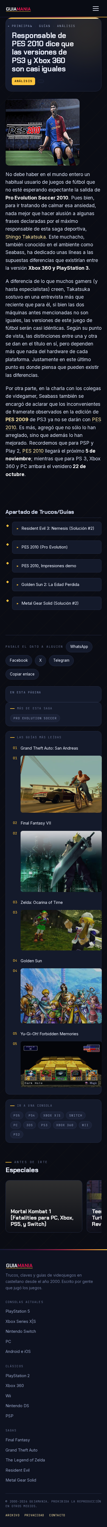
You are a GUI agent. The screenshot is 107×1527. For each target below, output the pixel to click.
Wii (85, 1125)
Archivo (12, 1515)
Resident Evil (17, 1470)
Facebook (19, 660)
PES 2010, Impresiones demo (48, 565)
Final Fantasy (17, 1439)
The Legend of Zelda (25, 1460)
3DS (29, 1125)
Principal (22, 26)
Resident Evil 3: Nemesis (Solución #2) (57, 528)
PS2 (16, 1134)
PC (15, 1125)
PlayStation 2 (17, 1375)
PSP (9, 1416)
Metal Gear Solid (20, 1480)
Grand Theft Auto (21, 1450)
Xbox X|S (52, 1115)
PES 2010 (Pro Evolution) (44, 547)
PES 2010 (33, 451)
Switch (75, 1115)
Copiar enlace (22, 674)
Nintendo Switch (20, 1331)
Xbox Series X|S (20, 1321)
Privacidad (34, 1515)
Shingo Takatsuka (25, 237)
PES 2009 (16, 419)
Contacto (57, 1515)
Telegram (61, 660)
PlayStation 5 (17, 1311)
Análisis (66, 26)
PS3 (44, 1125)
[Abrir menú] (96, 8)
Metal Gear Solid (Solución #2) (50, 603)
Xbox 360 (65, 1125)
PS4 (32, 1115)
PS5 (16, 1115)
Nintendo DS (17, 1405)
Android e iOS (18, 1351)
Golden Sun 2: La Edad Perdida (50, 584)
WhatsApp (79, 646)
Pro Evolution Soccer (35, 718)
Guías (44, 26)
